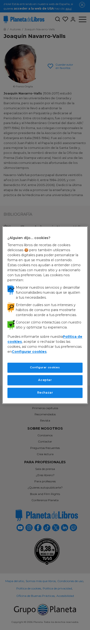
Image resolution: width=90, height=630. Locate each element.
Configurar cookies (45, 367)
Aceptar (45, 380)
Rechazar (45, 392)
